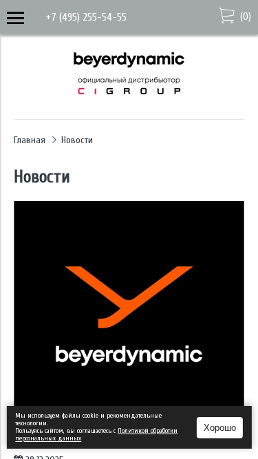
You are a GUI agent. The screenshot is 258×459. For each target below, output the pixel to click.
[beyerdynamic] (129, 100)
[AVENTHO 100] (129, 316)
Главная (29, 140)
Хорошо (220, 428)
